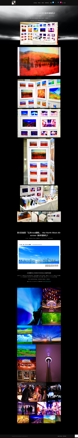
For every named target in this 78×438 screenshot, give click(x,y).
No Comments (50, 238)
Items (51, 2)
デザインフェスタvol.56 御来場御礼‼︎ (39, 13)
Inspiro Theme (60, 436)
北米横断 (37, 238)
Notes (43, 2)
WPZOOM (64, 436)
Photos (39, 2)
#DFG (45, 281)
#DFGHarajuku (48, 281)
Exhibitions (47, 2)
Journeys (35, 2)
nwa (27, 238)
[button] (18, 61)
